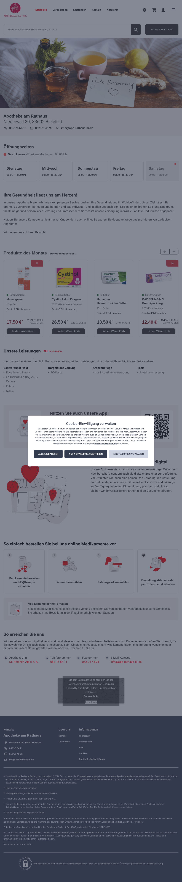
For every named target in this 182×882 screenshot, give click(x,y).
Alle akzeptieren (48, 454)
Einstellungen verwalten (128, 454)
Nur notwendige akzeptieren (86, 454)
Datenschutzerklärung (105, 443)
